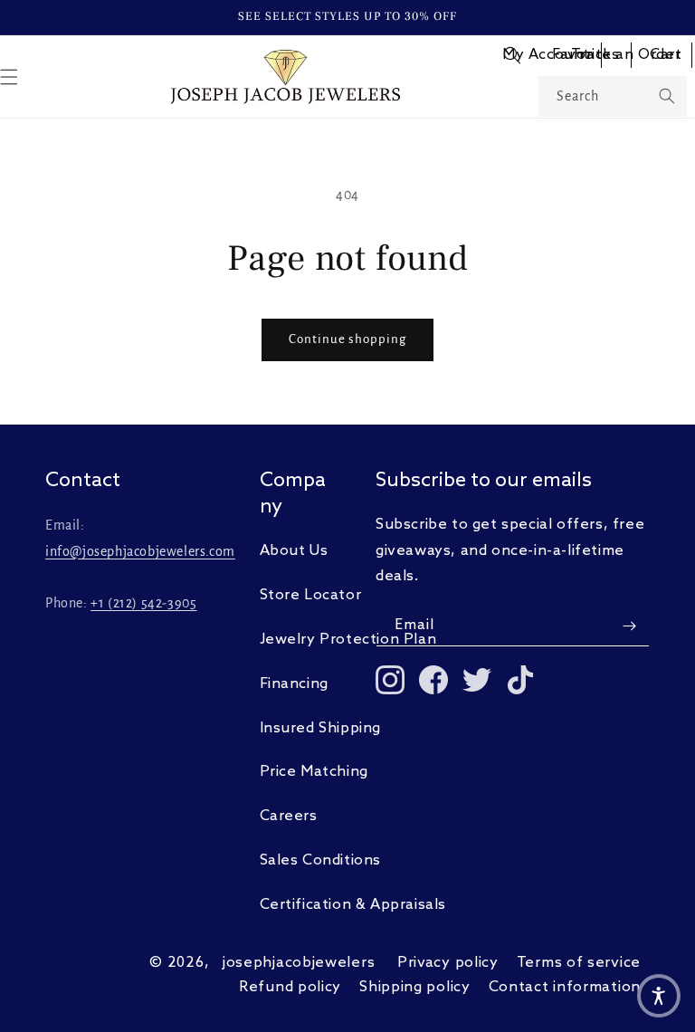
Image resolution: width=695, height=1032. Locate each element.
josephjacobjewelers (299, 962)
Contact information (565, 987)
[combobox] (612, 96)
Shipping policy (415, 987)
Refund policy (290, 987)
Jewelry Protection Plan (348, 639)
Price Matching (314, 771)
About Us (294, 550)
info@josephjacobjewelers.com (140, 551)
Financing (294, 684)
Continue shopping (347, 339)
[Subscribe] (629, 626)
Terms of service (579, 962)
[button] (512, 55)
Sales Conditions (321, 860)
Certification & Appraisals (353, 904)
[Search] (667, 96)
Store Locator (311, 595)
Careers (289, 816)
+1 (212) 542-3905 (143, 603)
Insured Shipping (321, 728)
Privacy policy (448, 962)
